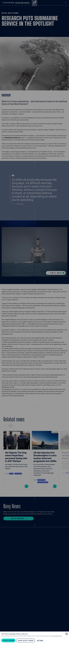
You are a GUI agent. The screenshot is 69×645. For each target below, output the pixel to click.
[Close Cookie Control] (67, 634)
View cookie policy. (56, 636)
